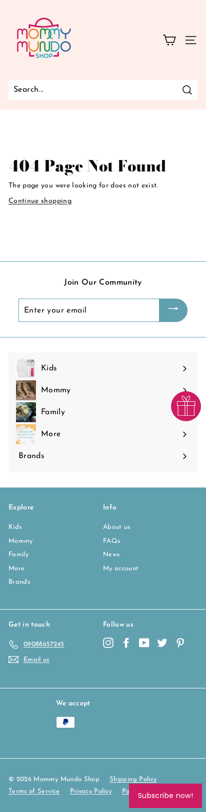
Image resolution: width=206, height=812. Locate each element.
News (111, 554)
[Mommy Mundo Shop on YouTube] (144, 643)
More (16, 568)
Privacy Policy (91, 791)
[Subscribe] (174, 311)
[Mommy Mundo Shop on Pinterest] (180, 643)
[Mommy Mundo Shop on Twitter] (162, 643)
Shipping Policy (133, 779)
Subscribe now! (165, 796)
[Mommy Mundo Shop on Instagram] (108, 643)
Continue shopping (40, 201)
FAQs (111, 541)
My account (121, 568)
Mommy (20, 541)
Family (18, 554)
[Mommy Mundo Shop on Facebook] (126, 643)
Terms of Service (34, 791)
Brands (19, 582)
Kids (15, 527)
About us (116, 527)
